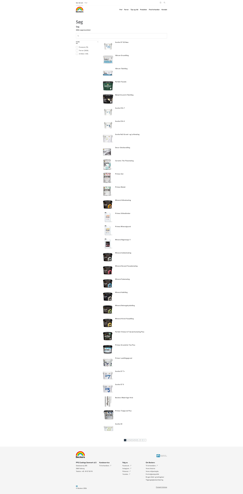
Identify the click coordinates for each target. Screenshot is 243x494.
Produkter (143, 10)
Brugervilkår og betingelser (155, 477)
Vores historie (150, 468)
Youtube (125, 474)
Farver (126, 10)
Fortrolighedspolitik (152, 474)
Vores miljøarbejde (152, 471)
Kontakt (164, 10)
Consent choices (161, 487)
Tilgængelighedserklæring (154, 480)
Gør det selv (79, 3)
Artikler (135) (83, 54)
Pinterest (125, 471)
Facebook (125, 466)
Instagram (125, 468)
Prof (86, 3)
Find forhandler (154, 10)
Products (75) (83, 47)
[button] (87, 42)
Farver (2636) (83, 50)
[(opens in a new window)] (77, 486)
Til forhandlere (104, 466)
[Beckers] (79, 9)
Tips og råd (134, 10)
